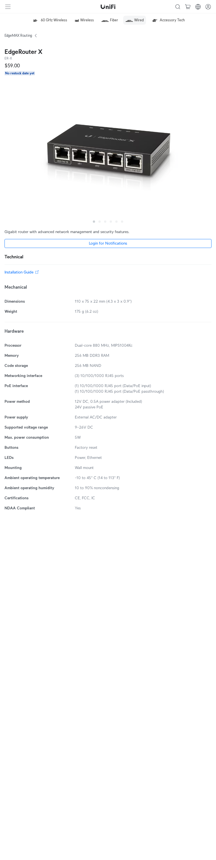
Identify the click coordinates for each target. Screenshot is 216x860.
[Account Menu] (208, 6)
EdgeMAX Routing (18, 35)
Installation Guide (18, 272)
